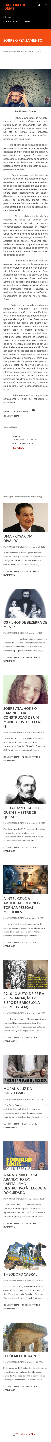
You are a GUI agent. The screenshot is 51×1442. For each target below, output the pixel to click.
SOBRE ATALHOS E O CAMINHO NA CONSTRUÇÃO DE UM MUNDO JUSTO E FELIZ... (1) (23, 717)
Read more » (10, 575)
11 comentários (31, 1305)
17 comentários (31, 1037)
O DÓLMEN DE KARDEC (22, 1356)
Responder (18, 447)
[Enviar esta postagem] (33, 411)
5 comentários (30, 571)
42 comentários (31, 757)
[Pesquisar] (39, 5)
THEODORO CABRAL (20, 1274)
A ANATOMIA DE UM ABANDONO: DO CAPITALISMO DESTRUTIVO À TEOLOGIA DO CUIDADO (24, 1184)
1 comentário (29, 942)
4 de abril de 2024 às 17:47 (26, 439)
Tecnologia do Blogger (27, 1434)
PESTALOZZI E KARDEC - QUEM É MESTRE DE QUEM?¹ (22, 812)
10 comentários (31, 1386)
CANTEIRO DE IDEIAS (14, 6)
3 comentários (30, 847)
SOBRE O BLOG (10, 21)
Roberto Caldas (20, 411)
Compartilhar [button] (11, 416)
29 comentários (31, 657)
